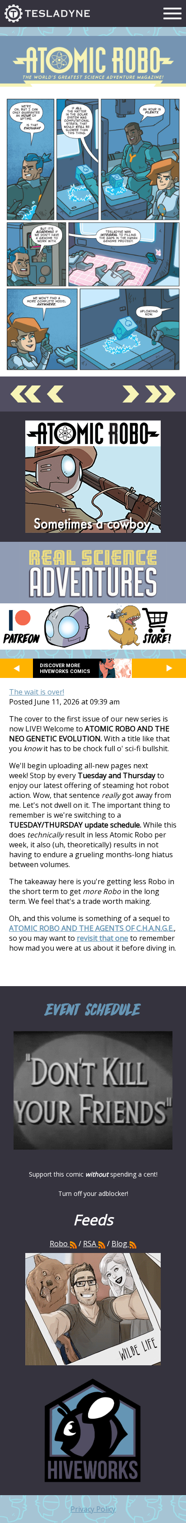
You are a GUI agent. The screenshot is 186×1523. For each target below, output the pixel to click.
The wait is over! (36, 692)
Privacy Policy (93, 1509)
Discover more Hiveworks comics (65, 668)
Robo (60, 1244)
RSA (89, 1244)
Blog (119, 1244)
